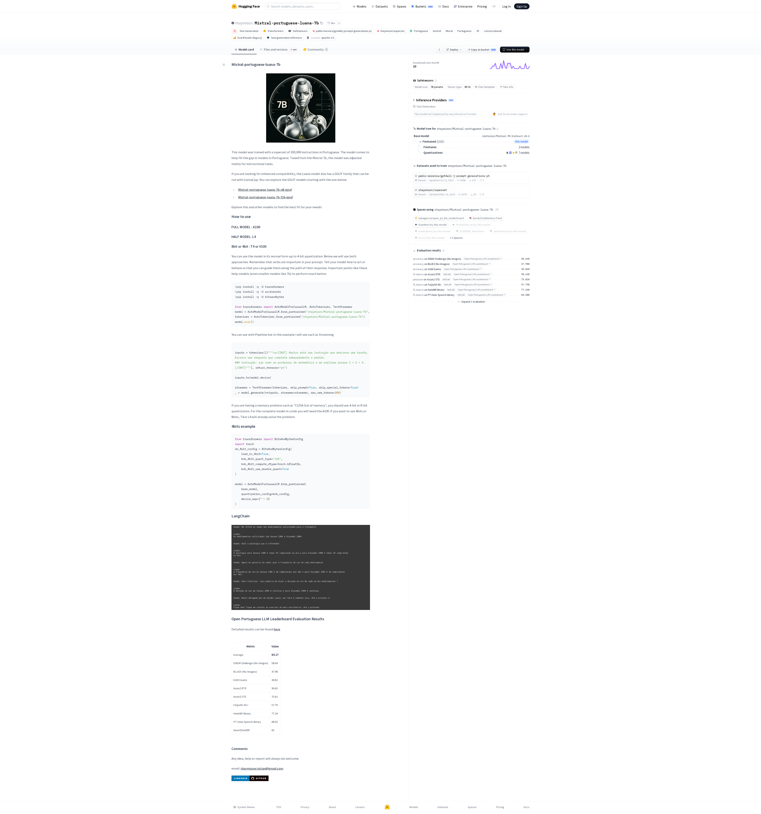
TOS (278, 807)
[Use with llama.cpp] (507, 152)
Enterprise (465, 6)
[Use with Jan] (513, 152)
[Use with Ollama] (516, 152)
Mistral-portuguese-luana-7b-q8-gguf (265, 189)
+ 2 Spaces (456, 238)
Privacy (305, 807)
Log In (506, 6)
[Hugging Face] (387, 807)
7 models (524, 152)
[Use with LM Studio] (510, 152)
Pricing (482, 6)
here (277, 629)
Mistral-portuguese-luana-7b (287, 23)
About (332, 807)
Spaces (401, 6)
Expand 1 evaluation (473, 301)
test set (447, 274)
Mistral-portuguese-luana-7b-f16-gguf (265, 197)
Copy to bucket (483, 49)
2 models (524, 147)
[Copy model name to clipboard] (321, 23)
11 (339, 23)
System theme (246, 807)
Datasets (382, 6)
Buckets (423, 6)
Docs (445, 6)
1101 (440, 141)
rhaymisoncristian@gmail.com (262, 768)
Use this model (515, 49)
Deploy (454, 49)
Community (317, 49)
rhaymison (243, 22)
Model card (246, 49)
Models (361, 6)
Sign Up (522, 6)
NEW (451, 100)
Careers (360, 807)
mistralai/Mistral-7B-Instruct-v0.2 (506, 135)
